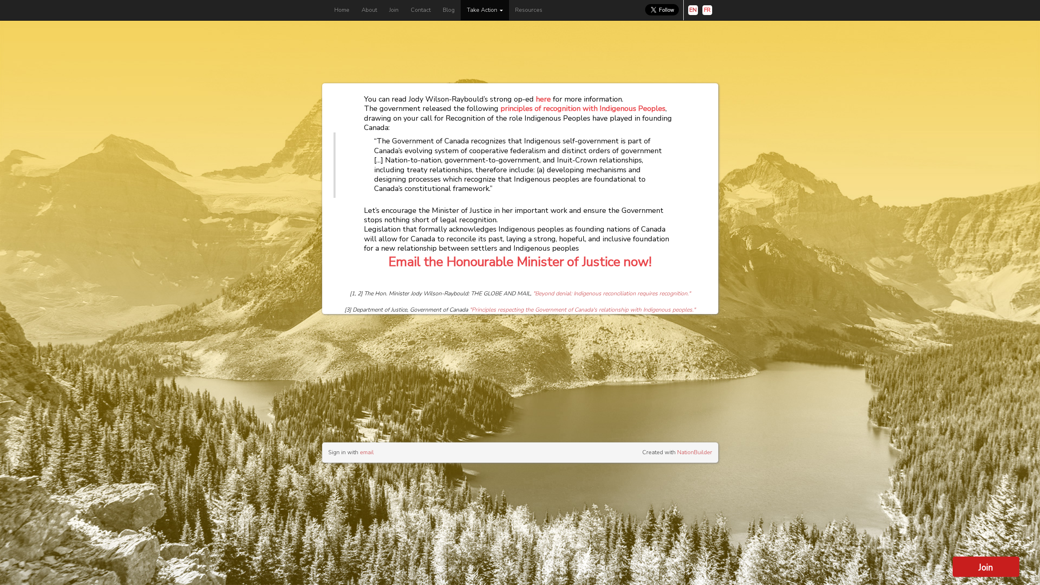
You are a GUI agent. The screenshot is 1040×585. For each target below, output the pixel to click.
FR (707, 10)
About (369, 10)
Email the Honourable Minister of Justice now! (520, 262)
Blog (449, 10)
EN (693, 10)
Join (394, 10)
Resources (528, 10)
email (367, 452)
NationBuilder (694, 452)
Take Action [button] (483, 10)
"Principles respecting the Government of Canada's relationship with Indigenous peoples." (583, 310)
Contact (421, 10)
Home (341, 10)
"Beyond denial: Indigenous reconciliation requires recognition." (612, 293)
